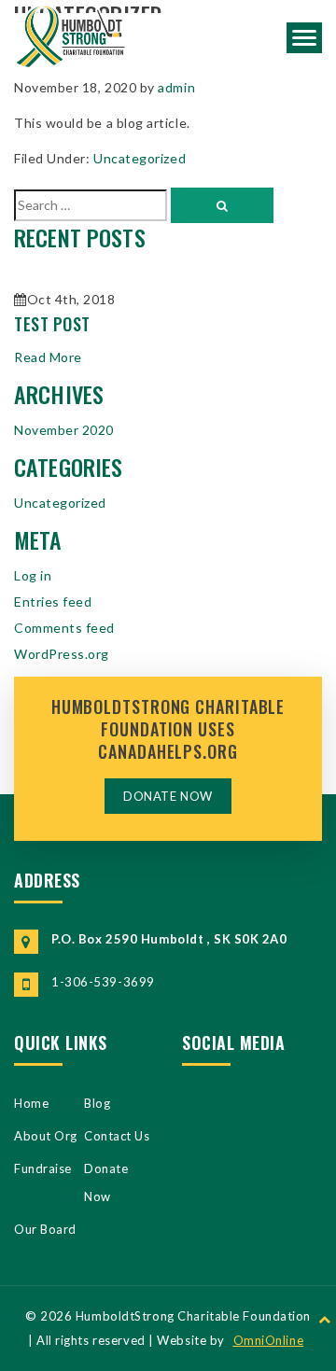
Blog (97, 1103)
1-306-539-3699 (103, 981)
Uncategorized (139, 158)
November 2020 (64, 430)
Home (31, 1103)
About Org (45, 1135)
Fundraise (43, 1168)
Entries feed (52, 601)
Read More (48, 357)
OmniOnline (268, 1340)
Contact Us (117, 1135)
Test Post (52, 324)
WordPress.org (61, 654)
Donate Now (167, 796)
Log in (32, 575)
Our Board (45, 1229)
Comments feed (64, 628)
